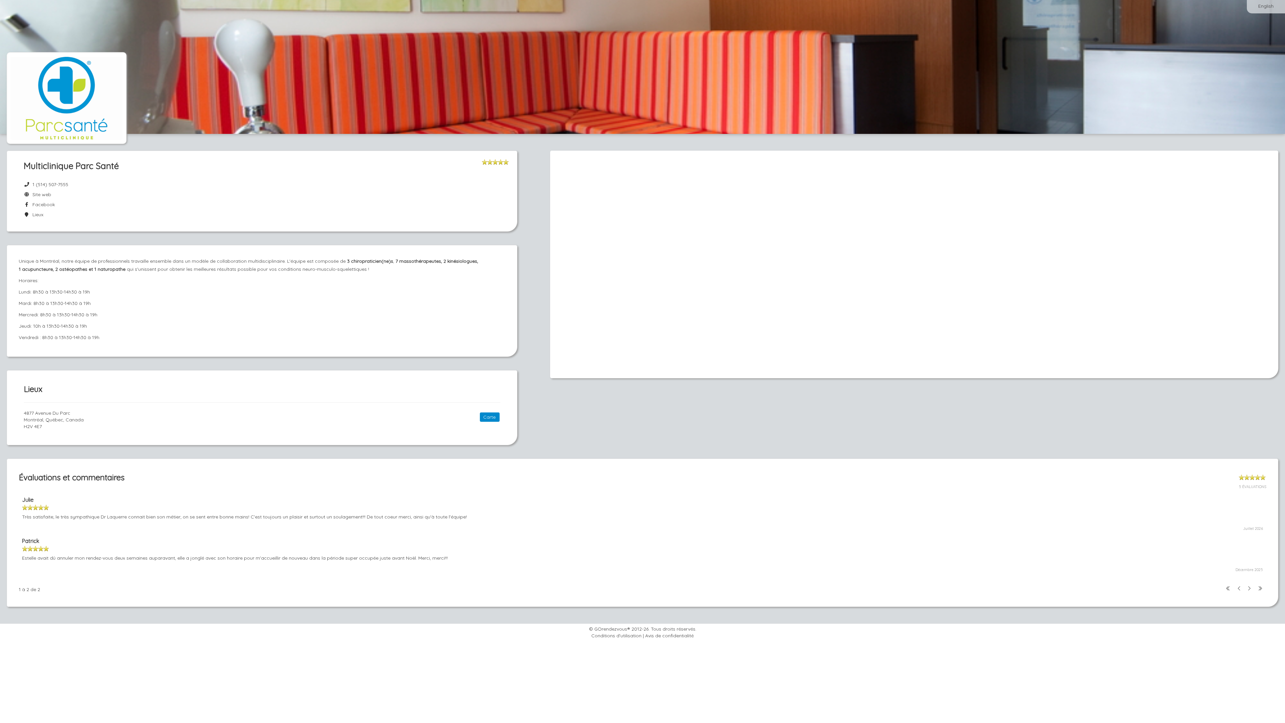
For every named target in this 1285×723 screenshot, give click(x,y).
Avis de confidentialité (669, 636)
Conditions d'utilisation (616, 636)
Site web (40, 194)
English (1266, 6)
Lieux (37, 215)
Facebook (42, 205)
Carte (489, 417)
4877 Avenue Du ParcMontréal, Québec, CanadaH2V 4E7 (54, 419)
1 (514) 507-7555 (50, 184)
